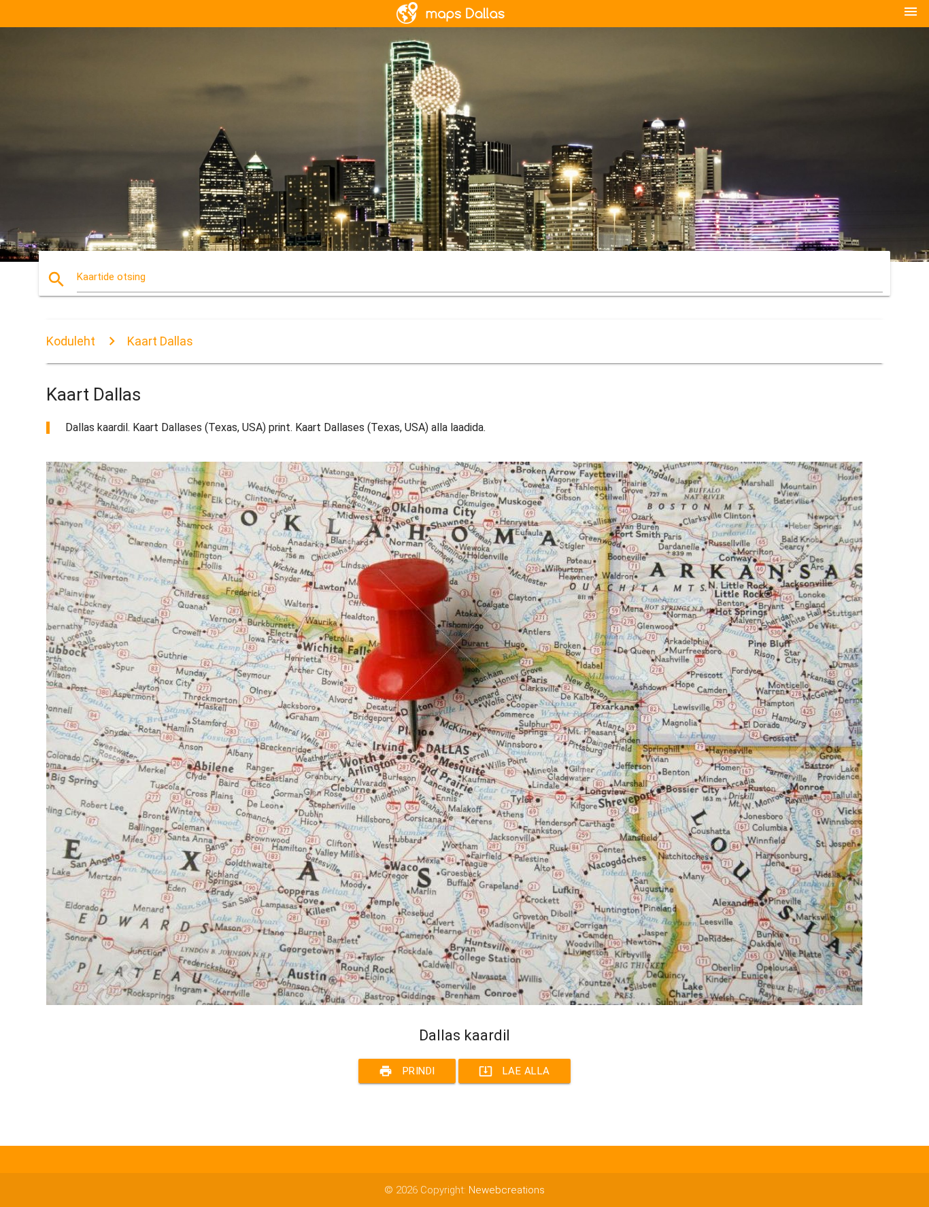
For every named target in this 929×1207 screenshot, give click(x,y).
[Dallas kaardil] (454, 1002)
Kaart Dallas (160, 341)
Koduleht (70, 341)
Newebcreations (507, 1190)
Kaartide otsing (111, 277)
